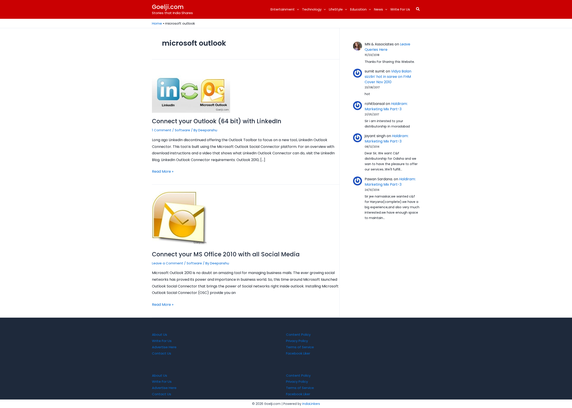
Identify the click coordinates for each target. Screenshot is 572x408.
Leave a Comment (167, 263)
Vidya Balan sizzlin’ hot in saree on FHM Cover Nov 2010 (388, 77)
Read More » (162, 172)
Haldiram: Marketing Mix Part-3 (386, 106)
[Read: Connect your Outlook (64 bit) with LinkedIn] (191, 90)
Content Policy (298, 334)
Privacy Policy (297, 340)
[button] (297, 9)
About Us (159, 334)
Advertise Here (164, 347)
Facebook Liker (298, 353)
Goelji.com (168, 7)
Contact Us (161, 353)
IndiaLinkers (311, 404)
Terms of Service (300, 347)
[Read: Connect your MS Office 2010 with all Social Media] (180, 218)
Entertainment (283, 9)
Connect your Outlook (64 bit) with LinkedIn (216, 121)
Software (182, 130)
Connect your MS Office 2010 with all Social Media (226, 254)
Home (157, 23)
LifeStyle (336, 9)
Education (358, 9)
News (378, 9)
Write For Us (400, 9)
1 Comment (161, 130)
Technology (312, 9)
